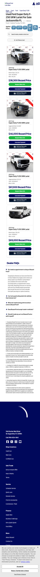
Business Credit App (11, 519)
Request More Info (20, 84)
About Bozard (10, 537)
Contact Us (9, 541)
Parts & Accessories (11, 500)
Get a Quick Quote (11, 523)
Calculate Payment (20, 89)
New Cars (8, 455)
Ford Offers (9, 526)
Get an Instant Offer (11, 470)
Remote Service (10, 496)
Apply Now (9, 515)
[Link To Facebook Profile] (8, 442)
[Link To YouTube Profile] (20, 442)
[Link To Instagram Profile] (16, 442)
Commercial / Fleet (11, 504)
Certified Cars (10, 459)
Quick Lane (9, 492)
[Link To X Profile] (12, 442)
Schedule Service (11, 488)
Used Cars (9, 451)
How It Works (10, 474)
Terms (7, 477)
